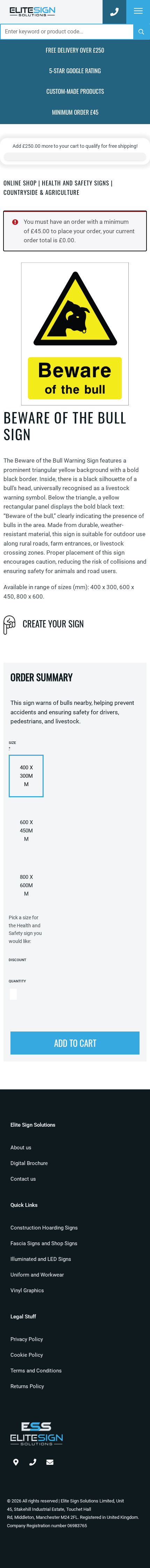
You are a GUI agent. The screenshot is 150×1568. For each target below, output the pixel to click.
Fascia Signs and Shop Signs (43, 1243)
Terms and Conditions (36, 1371)
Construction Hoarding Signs (44, 1228)
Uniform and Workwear (37, 1275)
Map (15, 1460)
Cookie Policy (26, 1355)
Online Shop (20, 182)
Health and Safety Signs (75, 182)
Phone (33, 1460)
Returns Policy (27, 1386)
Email (50, 1460)
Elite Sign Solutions (32, 12)
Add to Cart (75, 1042)
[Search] (141, 31)
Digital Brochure (29, 1163)
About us (20, 1147)
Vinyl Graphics (27, 1290)
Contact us (23, 1179)
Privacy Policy (26, 1339)
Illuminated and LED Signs (40, 1259)
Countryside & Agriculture (41, 192)
